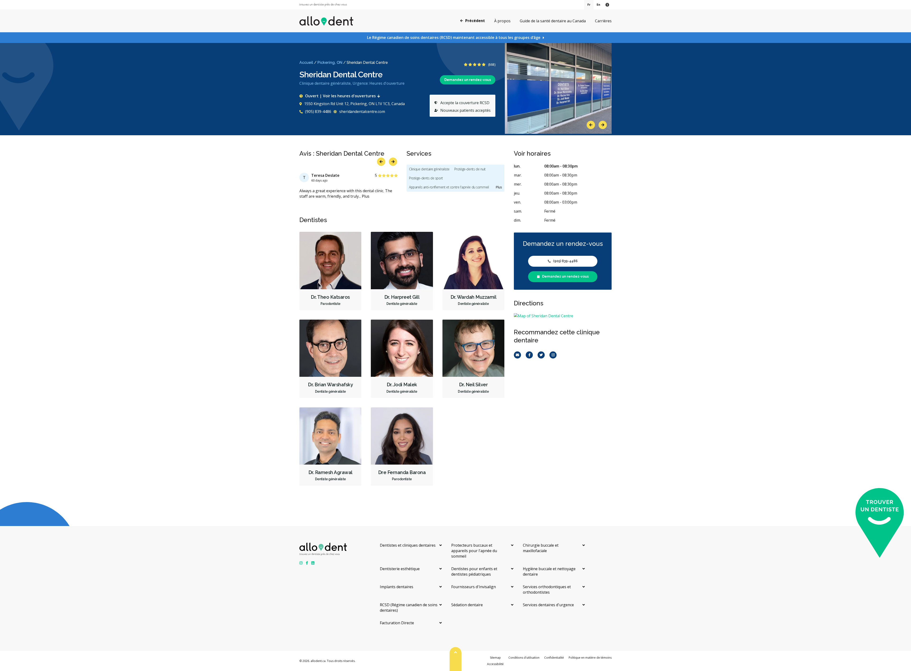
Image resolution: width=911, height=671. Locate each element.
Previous (591, 125)
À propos (502, 20)
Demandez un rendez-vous (467, 80)
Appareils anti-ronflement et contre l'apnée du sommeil (449, 187)
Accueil (306, 62)
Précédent (475, 20)
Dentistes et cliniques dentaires (408, 545)
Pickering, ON (329, 62)
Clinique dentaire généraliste (429, 169)
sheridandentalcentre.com (361, 111)
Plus (365, 196)
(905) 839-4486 (317, 111)
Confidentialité (554, 658)
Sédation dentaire (467, 604)
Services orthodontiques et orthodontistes (547, 589)
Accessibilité (495, 664)
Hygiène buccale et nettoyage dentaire (549, 571)
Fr (588, 5)
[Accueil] (326, 21)
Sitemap (495, 658)
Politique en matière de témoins (590, 658)
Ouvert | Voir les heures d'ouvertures (340, 95)
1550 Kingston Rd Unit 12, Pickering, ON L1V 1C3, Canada (354, 103)
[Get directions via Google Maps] (563, 316)
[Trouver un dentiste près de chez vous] (323, 4)
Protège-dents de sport (426, 178)
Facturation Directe (397, 622)
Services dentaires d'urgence (548, 604)
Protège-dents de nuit (470, 169)
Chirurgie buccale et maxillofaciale (540, 548)
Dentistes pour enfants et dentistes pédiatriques (474, 571)
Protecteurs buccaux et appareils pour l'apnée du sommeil (474, 551)
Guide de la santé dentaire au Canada (553, 20)
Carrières (603, 20)
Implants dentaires (396, 586)
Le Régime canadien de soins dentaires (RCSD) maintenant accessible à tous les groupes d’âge (453, 37)
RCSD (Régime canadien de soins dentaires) (408, 607)
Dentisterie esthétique (400, 568)
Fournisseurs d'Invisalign (473, 586)
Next (603, 125)
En (598, 5)
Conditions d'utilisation (523, 658)
